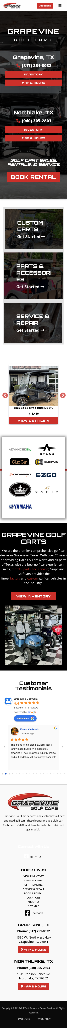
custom (32, 578)
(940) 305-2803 (39, 968)
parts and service (35, 569)
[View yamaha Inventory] (20, 506)
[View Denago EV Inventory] (20, 475)
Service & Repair (33, 889)
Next (61, 394)
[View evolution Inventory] (20, 489)
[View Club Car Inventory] (20, 461)
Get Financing (33, 884)
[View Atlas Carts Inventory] (46, 449)
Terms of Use (23, 1018)
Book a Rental (33, 893)
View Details (32, 420)
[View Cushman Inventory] (46, 462)
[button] (45, 6)
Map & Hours (34, 949)
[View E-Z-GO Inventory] (46, 475)
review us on (23, 718)
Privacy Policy (44, 1018)
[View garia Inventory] (46, 489)
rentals (17, 569)
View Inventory (34, 876)
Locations (33, 897)
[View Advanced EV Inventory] (20, 449)
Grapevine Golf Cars (26, 698)
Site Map (33, 906)
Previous (3, 394)
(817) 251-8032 (39, 931)
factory (15, 578)
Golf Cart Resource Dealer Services (37, 1008)
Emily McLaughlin (30, 729)
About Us (34, 901)
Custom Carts (33, 880)
